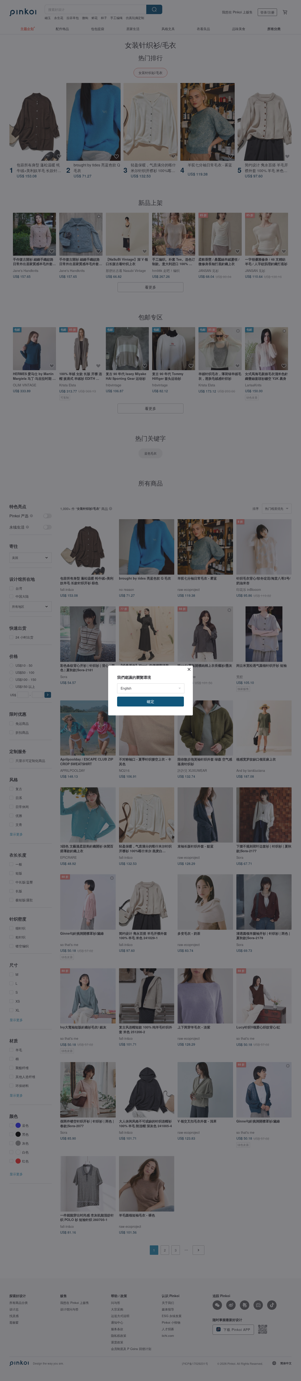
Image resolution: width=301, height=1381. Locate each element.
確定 (150, 701)
